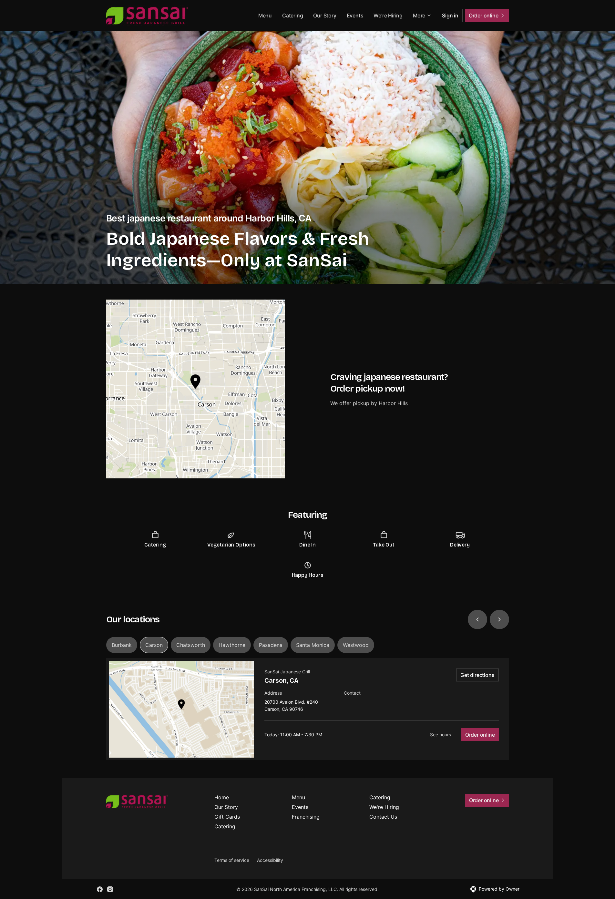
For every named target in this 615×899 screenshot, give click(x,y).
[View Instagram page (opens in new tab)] (110, 889)
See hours (440, 734)
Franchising (306, 816)
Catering (292, 15)
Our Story (324, 15)
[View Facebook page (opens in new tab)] (100, 889)
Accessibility (270, 860)
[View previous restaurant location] (477, 619)
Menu (265, 15)
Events (355, 15)
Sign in (450, 15)
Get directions (477, 675)
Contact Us (383, 816)
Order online (480, 734)
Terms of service (231, 860)
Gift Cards (227, 816)
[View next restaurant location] (499, 619)
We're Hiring (388, 15)
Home (221, 797)
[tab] (121, 645)
